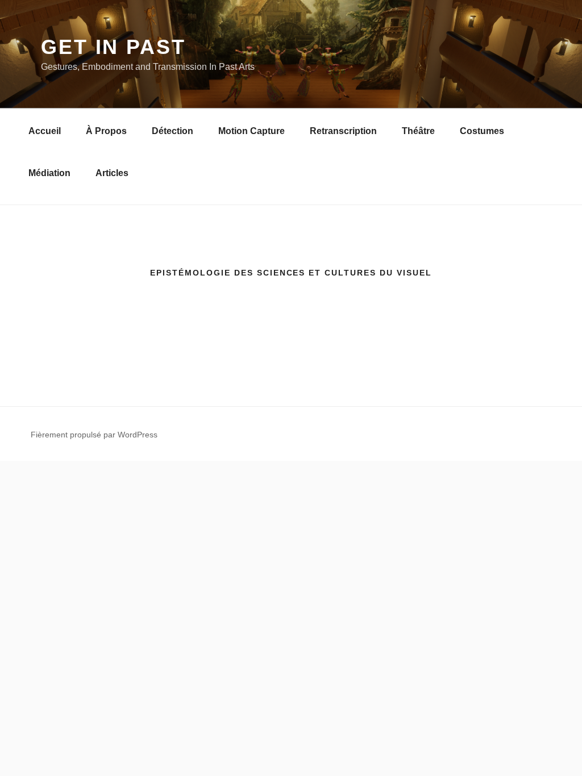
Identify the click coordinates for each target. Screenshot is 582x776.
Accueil (44, 131)
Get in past (113, 47)
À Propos (106, 131)
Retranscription (343, 131)
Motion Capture (251, 131)
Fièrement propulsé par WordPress (94, 434)
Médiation (49, 173)
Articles (111, 173)
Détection (172, 131)
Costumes (482, 131)
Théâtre (418, 131)
